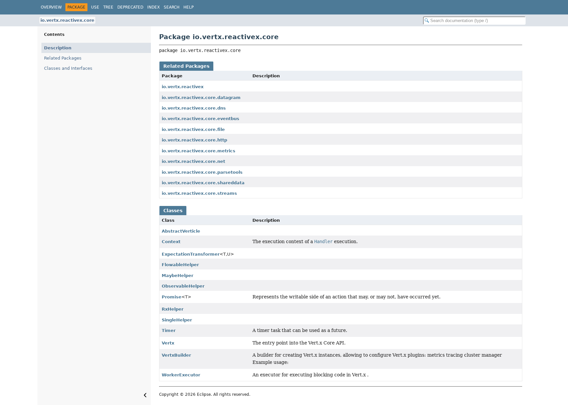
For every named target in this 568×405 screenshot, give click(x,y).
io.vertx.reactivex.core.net (193, 161)
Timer (169, 330)
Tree (108, 7)
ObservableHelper (183, 286)
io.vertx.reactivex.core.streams (199, 193)
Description (57, 47)
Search (171, 7)
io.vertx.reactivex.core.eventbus (200, 118)
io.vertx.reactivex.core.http (194, 140)
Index (153, 7)
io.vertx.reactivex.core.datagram (201, 97)
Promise (171, 296)
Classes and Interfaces (68, 68)
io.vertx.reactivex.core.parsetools (202, 172)
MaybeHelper (177, 275)
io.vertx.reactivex (182, 86)
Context (171, 241)
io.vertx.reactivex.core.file (193, 129)
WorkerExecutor (181, 374)
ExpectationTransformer (191, 254)
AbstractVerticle (181, 231)
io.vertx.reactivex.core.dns (194, 108)
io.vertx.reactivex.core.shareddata (203, 182)
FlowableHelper (180, 264)
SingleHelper (177, 319)
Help (188, 7)
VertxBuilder (176, 355)
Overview (51, 7)
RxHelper (172, 309)
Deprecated (130, 7)
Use (95, 7)
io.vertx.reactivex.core (67, 20)
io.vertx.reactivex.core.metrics (198, 150)
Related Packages (63, 58)
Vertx (168, 343)
